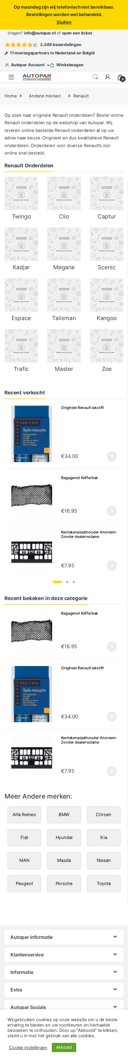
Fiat (24, 837)
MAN (24, 860)
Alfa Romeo (24, 814)
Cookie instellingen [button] (28, 1047)
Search (95, 77)
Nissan (104, 860)
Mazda (64, 860)
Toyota (104, 883)
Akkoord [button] (64, 1047)
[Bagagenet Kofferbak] (34, 496)
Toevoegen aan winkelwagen (104, 566)
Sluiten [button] (64, 22)
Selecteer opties (108, 456)
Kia (103, 837)
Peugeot (24, 883)
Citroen (103, 814)
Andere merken (45, 96)
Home (10, 96)
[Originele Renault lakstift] (34, 434)
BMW (64, 814)
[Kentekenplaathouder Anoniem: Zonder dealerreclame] (34, 550)
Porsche (64, 883)
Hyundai (64, 837)
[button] (57, 582)
